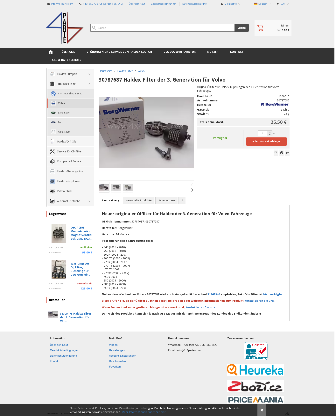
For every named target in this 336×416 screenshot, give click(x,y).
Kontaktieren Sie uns (259, 301)
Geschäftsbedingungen (64, 350)
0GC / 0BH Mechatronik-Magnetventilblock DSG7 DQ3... (81, 233)
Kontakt (54, 361)
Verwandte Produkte (139, 200)
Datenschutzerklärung (63, 355)
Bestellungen (117, 350)
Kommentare (166, 200)
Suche (241, 28)
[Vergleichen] (276, 153)
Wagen (113, 344)
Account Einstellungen (122, 355)
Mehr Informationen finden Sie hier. (144, 412)
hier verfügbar (273, 294)
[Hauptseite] (64, 28)
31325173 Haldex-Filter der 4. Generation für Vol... (75, 317)
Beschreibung (110, 200)
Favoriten (115, 366)
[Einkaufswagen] (273, 28)
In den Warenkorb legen (266, 141)
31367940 (213, 294)
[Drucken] (281, 153)
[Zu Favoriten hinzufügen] (287, 153)
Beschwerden (117, 361)
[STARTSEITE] (51, 52)
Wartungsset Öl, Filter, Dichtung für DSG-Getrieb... (80, 269)
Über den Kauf (59, 344)
